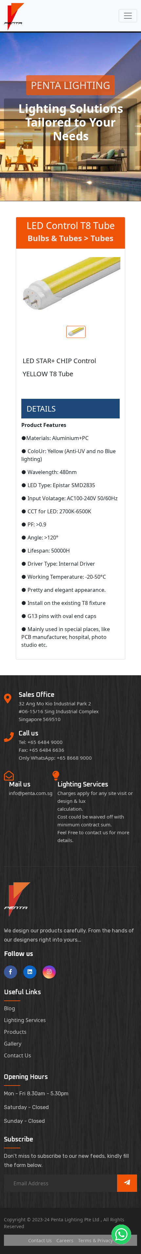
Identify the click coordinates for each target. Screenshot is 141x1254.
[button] (121, 1234)
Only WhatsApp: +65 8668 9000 (55, 757)
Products (15, 1031)
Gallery (12, 1043)
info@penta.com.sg (30, 793)
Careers (64, 1240)
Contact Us (17, 1055)
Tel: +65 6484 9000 (41, 742)
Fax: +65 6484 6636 (41, 750)
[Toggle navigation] (128, 15)
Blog (9, 1008)
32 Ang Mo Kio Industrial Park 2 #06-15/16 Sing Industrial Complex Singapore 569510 (59, 711)
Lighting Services (25, 1020)
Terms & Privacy (95, 1240)
